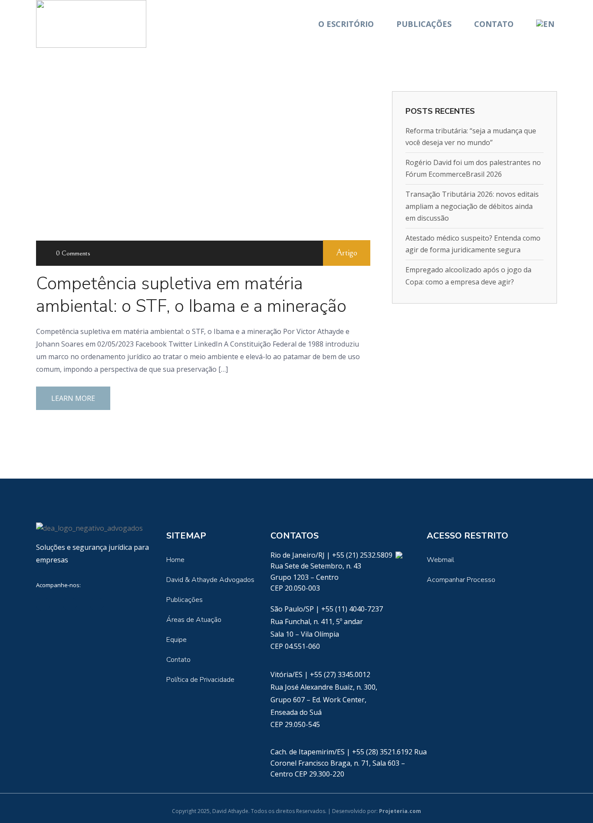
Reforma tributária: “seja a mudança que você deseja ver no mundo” (470, 136)
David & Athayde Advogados (210, 580)
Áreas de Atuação (193, 620)
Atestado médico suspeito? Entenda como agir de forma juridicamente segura (472, 244)
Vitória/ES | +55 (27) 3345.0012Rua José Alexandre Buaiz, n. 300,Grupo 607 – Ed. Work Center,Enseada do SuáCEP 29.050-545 (323, 699)
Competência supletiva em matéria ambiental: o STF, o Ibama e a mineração (191, 295)
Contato (494, 24)
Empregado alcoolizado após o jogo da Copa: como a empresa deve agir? (468, 275)
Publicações (423, 24)
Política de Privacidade (200, 679)
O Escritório (346, 24)
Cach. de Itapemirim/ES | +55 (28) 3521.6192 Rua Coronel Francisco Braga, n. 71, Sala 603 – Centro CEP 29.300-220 (348, 763)
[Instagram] (124, 604)
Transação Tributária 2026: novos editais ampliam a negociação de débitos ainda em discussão (472, 205)
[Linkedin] (43, 604)
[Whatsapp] (398, 555)
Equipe (176, 640)
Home (175, 560)
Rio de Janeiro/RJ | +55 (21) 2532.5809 (332, 555)
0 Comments (73, 253)
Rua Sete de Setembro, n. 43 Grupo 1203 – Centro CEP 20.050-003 (315, 577)
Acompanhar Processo (461, 580)
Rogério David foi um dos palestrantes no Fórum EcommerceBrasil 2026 (473, 168)
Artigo (346, 253)
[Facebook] (70, 604)
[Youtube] (97, 604)
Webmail (440, 560)
